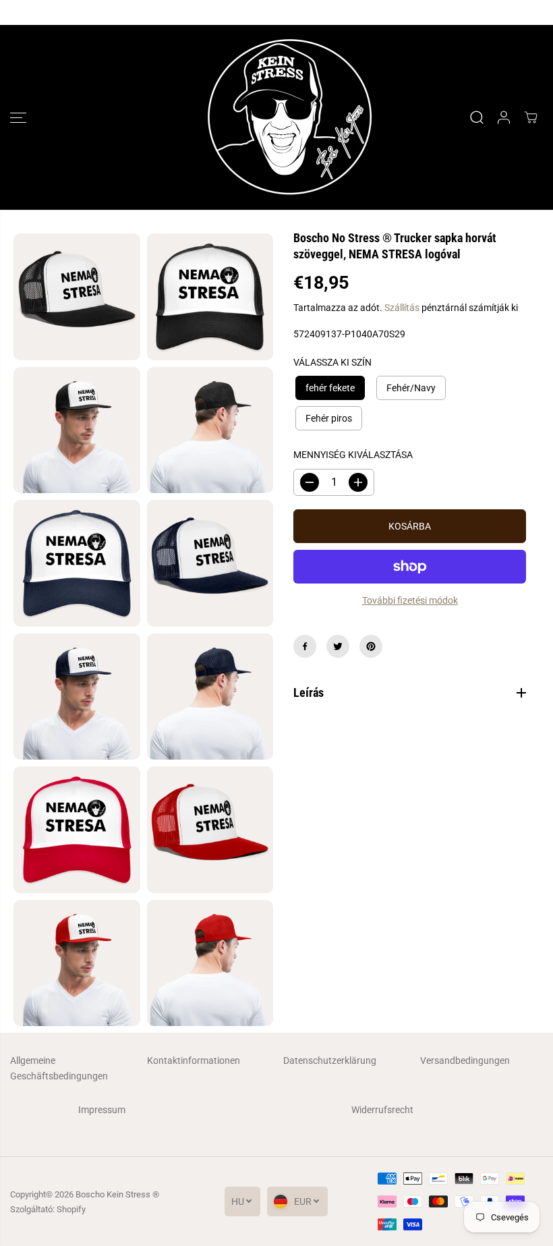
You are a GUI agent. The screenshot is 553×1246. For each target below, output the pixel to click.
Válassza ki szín (332, 362)
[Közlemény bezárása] (531, 12)
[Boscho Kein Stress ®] (273, 117)
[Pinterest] (370, 646)
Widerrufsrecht (382, 1109)
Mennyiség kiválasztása (353, 454)
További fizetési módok (410, 600)
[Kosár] (531, 117)
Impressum (101, 1109)
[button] (18, 117)
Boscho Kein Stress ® (117, 1194)
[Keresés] (477, 117)
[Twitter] (337, 646)
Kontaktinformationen (193, 1060)
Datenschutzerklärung (329, 1060)
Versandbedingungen (465, 1060)
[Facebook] (304, 646)
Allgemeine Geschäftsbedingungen (59, 1068)
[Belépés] (504, 117)
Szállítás (401, 307)
